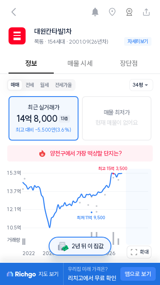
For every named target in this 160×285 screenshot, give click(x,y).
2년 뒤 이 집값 (87, 246)
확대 (144, 252)
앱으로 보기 (138, 273)
